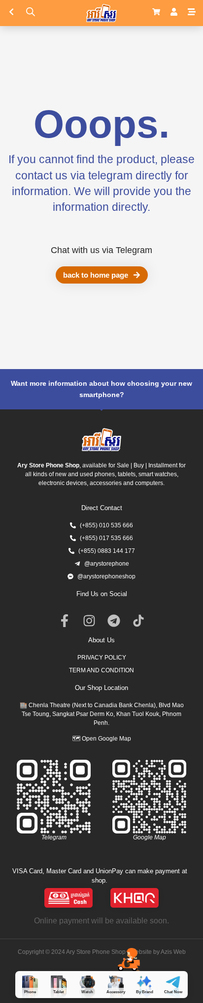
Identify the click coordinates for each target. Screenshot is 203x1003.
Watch (87, 992)
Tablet (58, 992)
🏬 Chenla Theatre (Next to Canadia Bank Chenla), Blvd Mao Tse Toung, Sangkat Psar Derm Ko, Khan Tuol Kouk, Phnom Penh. (102, 714)
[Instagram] (89, 620)
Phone (30, 992)
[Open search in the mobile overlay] (30, 11)
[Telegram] (113, 620)
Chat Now (173, 992)
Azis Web (173, 951)
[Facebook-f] (64, 620)
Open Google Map (106, 738)
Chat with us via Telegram (101, 250)
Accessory (115, 992)
